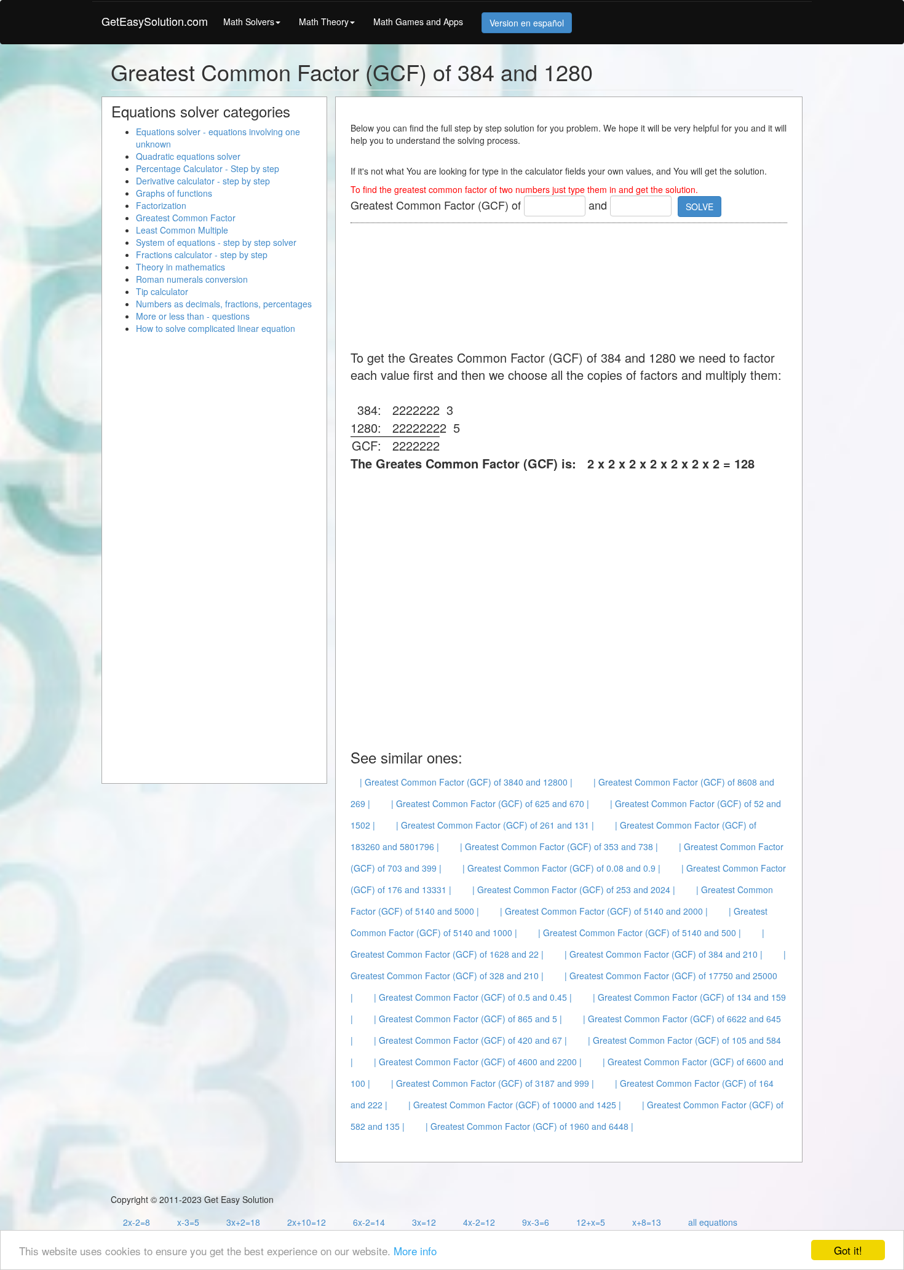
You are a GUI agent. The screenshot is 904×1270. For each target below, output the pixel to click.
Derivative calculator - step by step (203, 181)
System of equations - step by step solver (216, 242)
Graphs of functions (174, 193)
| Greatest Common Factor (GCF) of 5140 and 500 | (639, 932)
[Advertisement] (574, 287)
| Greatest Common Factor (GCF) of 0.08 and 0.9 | (561, 868)
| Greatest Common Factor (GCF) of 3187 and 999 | (492, 1083)
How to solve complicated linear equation (215, 328)
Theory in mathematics (180, 267)
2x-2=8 (136, 1222)
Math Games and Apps (418, 21)
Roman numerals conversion (192, 279)
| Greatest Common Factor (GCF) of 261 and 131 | (495, 825)
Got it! (848, 1250)
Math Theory (324, 21)
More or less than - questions (193, 316)
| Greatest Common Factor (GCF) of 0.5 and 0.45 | (473, 997)
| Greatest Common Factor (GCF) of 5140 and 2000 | (604, 911)
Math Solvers (248, 21)
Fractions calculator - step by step (202, 254)
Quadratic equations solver (188, 156)
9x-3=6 (535, 1222)
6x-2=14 (369, 1222)
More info (415, 1250)
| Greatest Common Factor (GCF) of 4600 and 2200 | (478, 1061)
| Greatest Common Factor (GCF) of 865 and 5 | (468, 1018)
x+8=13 (646, 1222)
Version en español (527, 23)
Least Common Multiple (182, 230)
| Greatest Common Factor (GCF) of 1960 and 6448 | (529, 1126)
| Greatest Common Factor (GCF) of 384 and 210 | (664, 954)
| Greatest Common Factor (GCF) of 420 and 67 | (470, 1040)
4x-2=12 (479, 1222)
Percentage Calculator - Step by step (207, 168)
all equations (712, 1222)
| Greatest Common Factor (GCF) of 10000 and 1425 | (514, 1104)
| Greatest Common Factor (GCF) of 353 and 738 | (559, 846)
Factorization (161, 205)
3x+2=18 (243, 1222)
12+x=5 (590, 1222)
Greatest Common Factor (186, 217)
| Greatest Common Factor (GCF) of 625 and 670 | (490, 803)
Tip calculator (162, 291)
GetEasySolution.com (154, 21)
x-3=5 (188, 1222)
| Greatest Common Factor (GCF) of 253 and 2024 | (573, 889)
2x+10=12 (306, 1222)
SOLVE (699, 206)
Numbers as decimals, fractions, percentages (224, 304)
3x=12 (424, 1222)
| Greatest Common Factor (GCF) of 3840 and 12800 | (466, 782)
